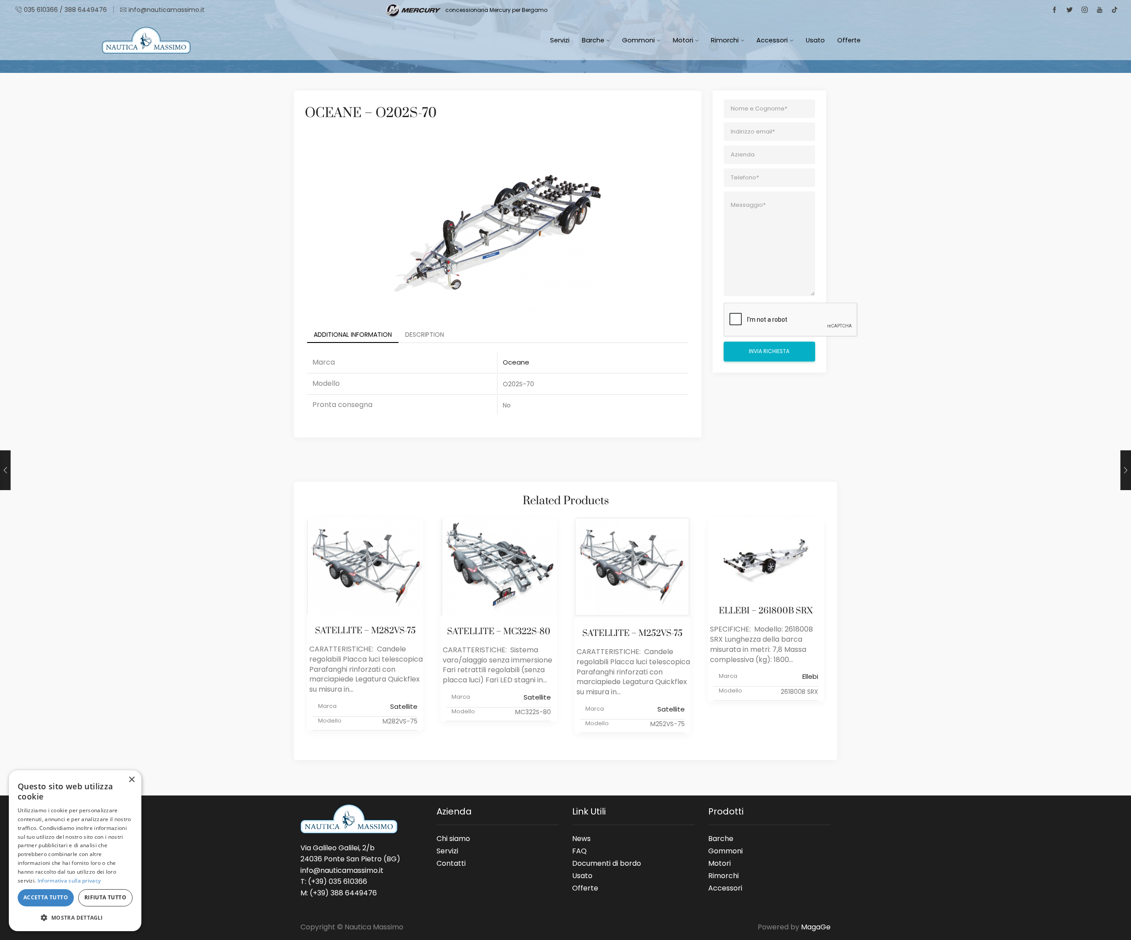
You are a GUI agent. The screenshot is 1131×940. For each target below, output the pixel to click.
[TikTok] (1115, 10)
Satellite (403, 706)
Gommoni (638, 40)
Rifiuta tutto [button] (105, 897)
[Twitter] (1069, 10)
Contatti (451, 861)
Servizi (559, 40)
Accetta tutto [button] (45, 897)
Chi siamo (453, 838)
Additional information (353, 334)
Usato (815, 40)
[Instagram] (1085, 10)
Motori (683, 40)
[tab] (353, 334)
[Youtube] (1100, 10)
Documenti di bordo (606, 863)
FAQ (579, 851)
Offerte (849, 40)
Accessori (772, 40)
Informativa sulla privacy (69, 880)
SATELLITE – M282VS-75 (365, 630)
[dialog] (75, 850)
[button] (75, 917)
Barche (593, 40)
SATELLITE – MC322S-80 (498, 631)
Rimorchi (725, 40)
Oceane (516, 362)
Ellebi (810, 676)
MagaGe (816, 927)
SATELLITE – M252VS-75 (632, 633)
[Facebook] (1054, 10)
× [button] (131, 779)
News (581, 838)
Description (424, 334)
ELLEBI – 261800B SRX (766, 611)
